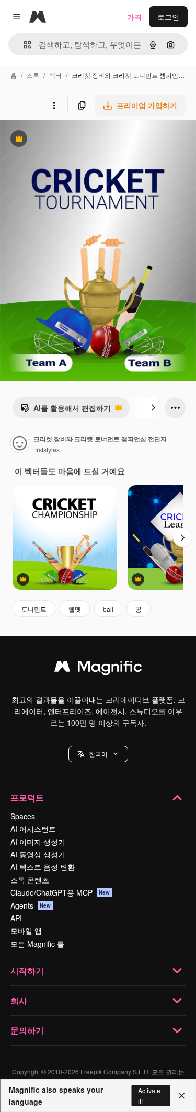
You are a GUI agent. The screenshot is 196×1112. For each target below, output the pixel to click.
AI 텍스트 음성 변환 (42, 867)
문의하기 (27, 1030)
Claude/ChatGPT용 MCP (60, 892)
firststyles (46, 449)
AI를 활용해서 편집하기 (65, 410)
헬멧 (74, 608)
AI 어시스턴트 (33, 828)
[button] (98, 754)
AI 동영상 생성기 (37, 854)
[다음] (153, 407)
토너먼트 (34, 608)
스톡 (33, 75)
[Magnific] (98, 669)
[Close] (181, 1096)
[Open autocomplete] (23, 45)
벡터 (55, 75)
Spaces (22, 816)
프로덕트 (27, 798)
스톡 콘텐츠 (29, 880)
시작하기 (27, 971)
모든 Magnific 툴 (37, 943)
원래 (60, 139)
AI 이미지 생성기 (37, 841)
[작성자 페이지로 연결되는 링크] (19, 444)
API (16, 918)
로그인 (168, 17)
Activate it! (149, 1095)
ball (108, 608)
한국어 (98, 753)
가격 (134, 17)
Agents (30, 905)
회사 (18, 1000)
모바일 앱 (26, 930)
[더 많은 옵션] (53, 105)
